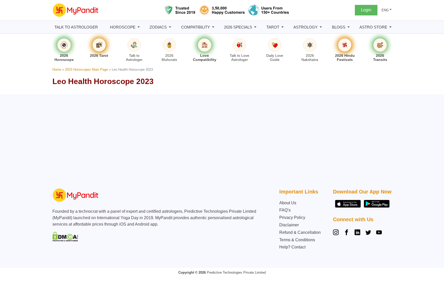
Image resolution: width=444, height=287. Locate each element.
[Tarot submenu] (282, 27)
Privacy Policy (292, 217)
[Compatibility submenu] (213, 27)
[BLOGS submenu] (348, 27)
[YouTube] (379, 233)
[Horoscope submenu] (138, 27)
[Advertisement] (221, 143)
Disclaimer (289, 225)
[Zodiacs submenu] (170, 27)
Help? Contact (292, 247)
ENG (385, 10)
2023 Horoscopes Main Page (86, 69)
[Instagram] (337, 233)
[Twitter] (368, 233)
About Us (287, 203)
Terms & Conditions (297, 240)
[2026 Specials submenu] (255, 27)
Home (56, 69)
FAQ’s (285, 210)
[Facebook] (346, 233)
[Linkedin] (357, 233)
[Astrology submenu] (321, 27)
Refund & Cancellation (300, 232)
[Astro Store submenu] (390, 27)
